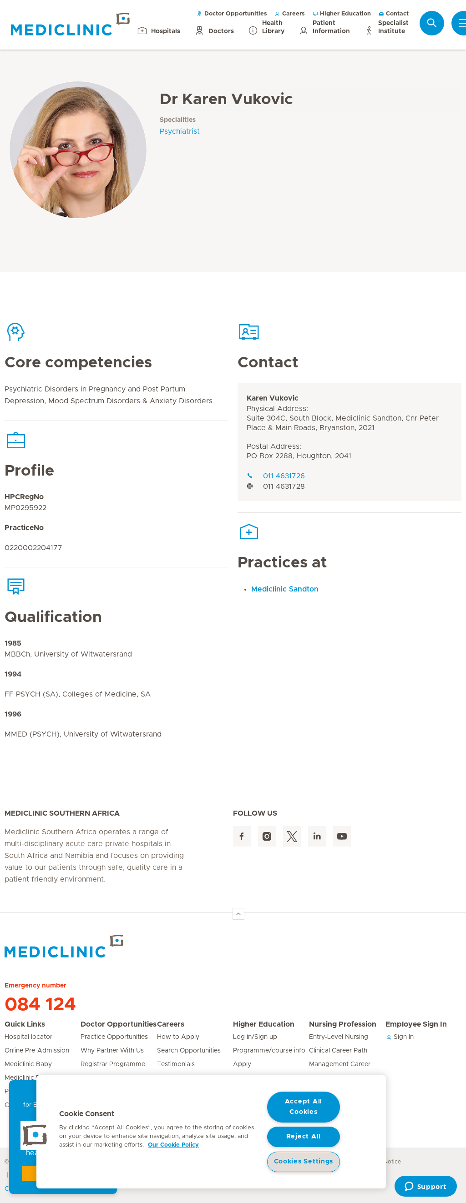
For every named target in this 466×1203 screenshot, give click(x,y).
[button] (35, 1135)
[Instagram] (267, 836)
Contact (396, 14)
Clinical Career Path (338, 1051)
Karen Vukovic (273, 398)
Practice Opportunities (114, 1037)
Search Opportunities (189, 1051)
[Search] (431, 23)
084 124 (40, 1005)
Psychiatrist (180, 131)
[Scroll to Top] (238, 913)
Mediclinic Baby (28, 1064)
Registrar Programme (113, 1064)
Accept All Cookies (303, 1106)
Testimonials (176, 1064)
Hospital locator (28, 1037)
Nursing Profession (342, 1024)
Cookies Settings (304, 1161)
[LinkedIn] (317, 836)
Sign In (403, 1037)
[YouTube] (342, 836)
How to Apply (178, 1037)
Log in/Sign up (255, 1037)
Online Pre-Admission (37, 1051)
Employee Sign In (416, 1024)
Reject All (303, 1136)
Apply (242, 1064)
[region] (211, 1131)
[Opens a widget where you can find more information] (425, 1187)
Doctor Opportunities (235, 14)
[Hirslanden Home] (84, 946)
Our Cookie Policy (173, 1145)
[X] (292, 836)
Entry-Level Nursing (338, 1037)
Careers (292, 14)
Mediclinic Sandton (285, 589)
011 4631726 (284, 476)
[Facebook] (242, 836)
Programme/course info (269, 1051)
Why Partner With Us (112, 1051)
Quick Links (25, 1024)
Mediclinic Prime (29, 1078)
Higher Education (344, 14)
